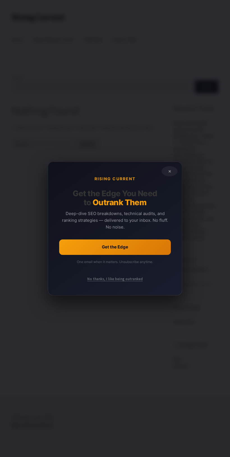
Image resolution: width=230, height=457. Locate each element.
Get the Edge (115, 247)
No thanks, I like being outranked (115, 279)
